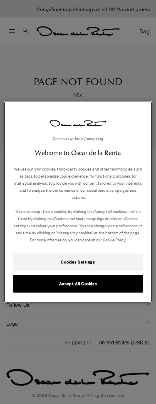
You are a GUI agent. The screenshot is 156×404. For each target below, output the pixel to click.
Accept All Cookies (78, 283)
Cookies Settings (78, 262)
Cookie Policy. (114, 239)
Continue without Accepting (78, 138)
